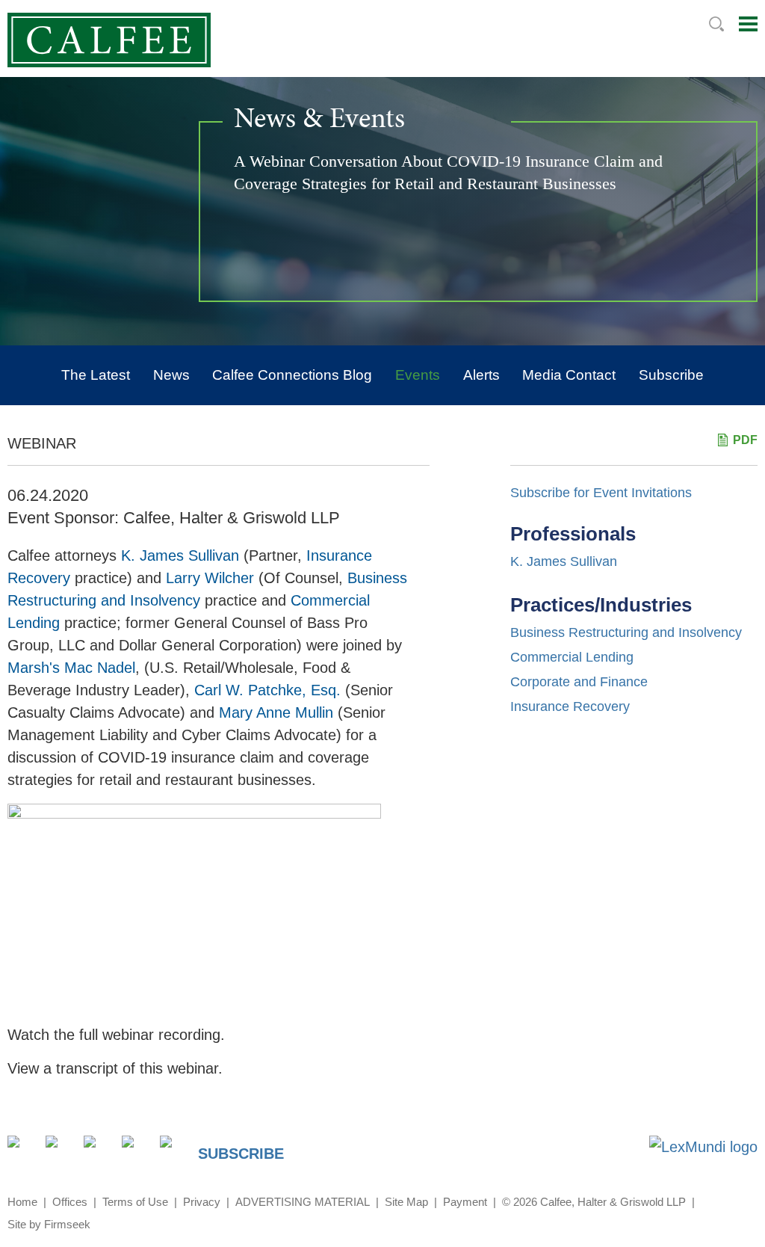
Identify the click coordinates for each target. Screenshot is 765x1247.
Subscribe (671, 375)
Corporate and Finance (579, 681)
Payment (465, 1201)
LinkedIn (60, 1150)
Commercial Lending (572, 657)
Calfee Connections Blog (292, 375)
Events (417, 375)
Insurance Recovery (570, 706)
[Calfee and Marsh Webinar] (194, 813)
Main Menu (748, 23)
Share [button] (22, 1150)
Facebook (98, 1150)
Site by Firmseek (48, 1224)
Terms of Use (135, 1201)
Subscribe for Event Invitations (601, 492)
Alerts (481, 375)
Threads (174, 1150)
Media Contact (569, 375)
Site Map (406, 1201)
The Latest (95, 375)
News (171, 375)
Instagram (136, 1150)
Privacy (201, 1201)
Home (22, 1201)
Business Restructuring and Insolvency (626, 632)
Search (716, 23)
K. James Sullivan (563, 561)
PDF (745, 440)
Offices (69, 1201)
